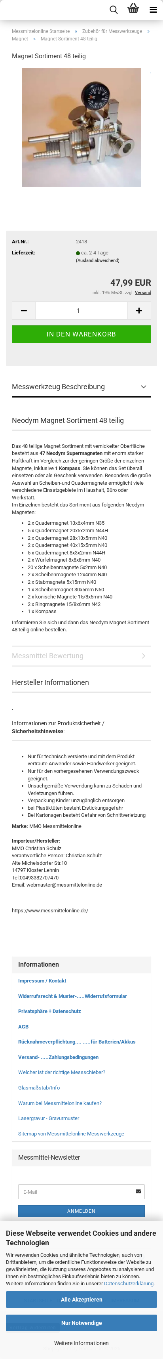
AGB (23, 1027)
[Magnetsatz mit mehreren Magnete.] (81, 127)
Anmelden (81, 1211)
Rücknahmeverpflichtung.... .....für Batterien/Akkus (77, 1042)
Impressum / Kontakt (42, 981)
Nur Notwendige (81, 1323)
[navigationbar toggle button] (153, 10)
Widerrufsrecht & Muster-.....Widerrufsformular (72, 996)
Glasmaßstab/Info (39, 1088)
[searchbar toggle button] (113, 10)
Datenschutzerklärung (129, 1283)
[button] (24, 310)
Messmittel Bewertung (47, 656)
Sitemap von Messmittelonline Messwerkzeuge (71, 1134)
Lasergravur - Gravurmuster (48, 1118)
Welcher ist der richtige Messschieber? (61, 1072)
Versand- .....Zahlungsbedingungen (58, 1057)
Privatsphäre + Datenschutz (49, 1011)
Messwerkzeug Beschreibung (58, 386)
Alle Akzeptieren (81, 1299)
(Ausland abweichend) (97, 260)
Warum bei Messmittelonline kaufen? (60, 1103)
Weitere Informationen (81, 1343)
